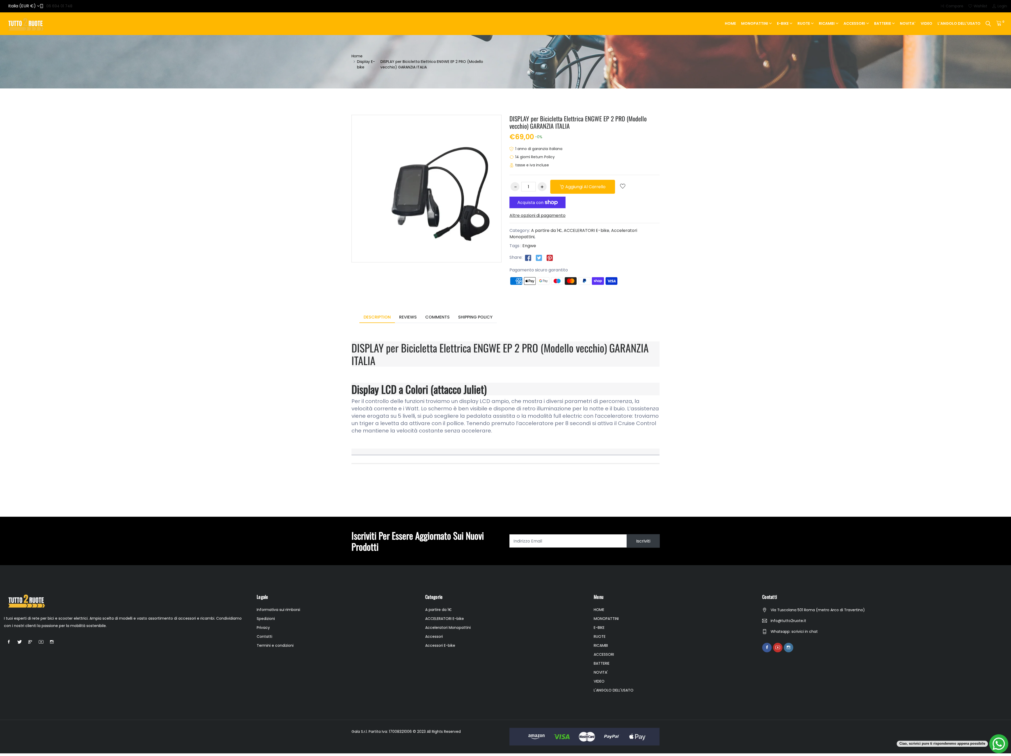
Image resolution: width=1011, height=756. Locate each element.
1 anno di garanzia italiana (538, 148)
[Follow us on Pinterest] (549, 257)
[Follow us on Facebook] (528, 257)
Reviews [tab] (408, 317)
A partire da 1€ (546, 230)
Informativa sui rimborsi (278, 609)
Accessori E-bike (440, 645)
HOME (730, 23)
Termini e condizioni (275, 645)
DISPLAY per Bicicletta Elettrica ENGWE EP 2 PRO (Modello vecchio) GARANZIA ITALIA (578, 122)
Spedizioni (266, 618)
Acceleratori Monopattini (448, 627)
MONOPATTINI (754, 23)
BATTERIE (882, 23)
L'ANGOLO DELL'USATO (959, 23)
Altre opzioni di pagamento (537, 215)
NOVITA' (907, 23)
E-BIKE (783, 23)
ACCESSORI (854, 23)
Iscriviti (643, 541)
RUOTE (803, 23)
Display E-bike (366, 64)
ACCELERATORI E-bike (586, 230)
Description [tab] (377, 317)
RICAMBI (827, 23)
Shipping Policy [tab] (475, 317)
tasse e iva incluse (532, 165)
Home (357, 56)
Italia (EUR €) (22, 6)
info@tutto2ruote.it (788, 620)
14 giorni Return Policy (535, 157)
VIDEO (926, 23)
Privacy (263, 627)
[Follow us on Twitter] (539, 257)
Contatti (264, 636)
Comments (437, 317)
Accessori (434, 636)
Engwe (529, 246)
